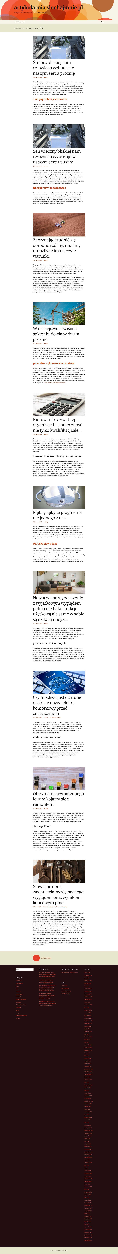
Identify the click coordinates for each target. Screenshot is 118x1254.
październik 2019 (88, 1152)
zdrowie (18, 1018)
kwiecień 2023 (88, 1058)
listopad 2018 (87, 1176)
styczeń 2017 (87, 1227)
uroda (17, 1010)
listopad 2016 (87, 1232)
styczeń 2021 (87, 1125)
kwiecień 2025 (88, 1010)
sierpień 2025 (87, 999)
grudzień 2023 (88, 1047)
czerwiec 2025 (88, 1005)
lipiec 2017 (87, 1213)
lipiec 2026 (87, 972)
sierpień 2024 (87, 1026)
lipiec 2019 (87, 1160)
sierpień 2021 (87, 1106)
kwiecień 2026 (88, 980)
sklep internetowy (56, 717)
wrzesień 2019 (88, 1154)
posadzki (64, 907)
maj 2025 (86, 1007)
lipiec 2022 (87, 1077)
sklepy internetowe (21, 1005)
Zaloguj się (64, 985)
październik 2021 (88, 1101)
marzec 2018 (87, 1195)
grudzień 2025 (88, 991)
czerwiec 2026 (88, 975)
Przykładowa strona (19, 22)
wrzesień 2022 (88, 1071)
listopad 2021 (87, 1098)
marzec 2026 (87, 983)
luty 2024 (86, 1042)
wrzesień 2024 (88, 1023)
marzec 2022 (87, 1087)
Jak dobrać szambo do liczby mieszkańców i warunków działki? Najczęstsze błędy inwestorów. (47, 974)
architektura (19, 981)
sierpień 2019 (87, 1157)
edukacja (18, 991)
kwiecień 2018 (88, 1192)
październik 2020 (88, 1130)
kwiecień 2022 (88, 1085)
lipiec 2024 (87, 1029)
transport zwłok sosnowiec (49, 187)
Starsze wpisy (43, 958)
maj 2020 (86, 1141)
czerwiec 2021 (88, 1112)
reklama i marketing (21, 999)
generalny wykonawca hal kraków (53, 363)
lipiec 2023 (87, 1053)
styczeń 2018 (87, 1200)
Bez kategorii (19, 983)
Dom (17, 989)
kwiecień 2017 (88, 1219)
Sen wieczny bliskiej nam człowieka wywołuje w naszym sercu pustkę (57, 157)
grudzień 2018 (88, 1173)
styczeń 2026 (87, 988)
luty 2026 (86, 986)
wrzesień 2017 (88, 1208)
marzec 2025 (87, 1013)
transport (18, 1007)
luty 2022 (86, 1090)
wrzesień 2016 (88, 1237)
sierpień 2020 (87, 1136)
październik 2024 (88, 1021)
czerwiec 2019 (88, 1162)
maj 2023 (86, 1055)
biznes (46, 77)
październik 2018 (88, 1178)
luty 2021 (86, 1122)
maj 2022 (86, 1082)
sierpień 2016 (87, 1240)
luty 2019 (86, 1168)
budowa (53, 907)
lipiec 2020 (87, 1138)
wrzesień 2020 (88, 1133)
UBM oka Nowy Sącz (45, 543)
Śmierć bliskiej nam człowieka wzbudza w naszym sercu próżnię (54, 68)
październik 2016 (88, 1235)
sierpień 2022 (87, 1074)
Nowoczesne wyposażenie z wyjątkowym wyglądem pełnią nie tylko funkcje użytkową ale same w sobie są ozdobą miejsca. (58, 608)
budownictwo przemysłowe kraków (55, 383)
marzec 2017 (87, 1221)
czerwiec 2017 (88, 1216)
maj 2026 (86, 978)
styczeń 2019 (87, 1170)
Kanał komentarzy (66, 991)
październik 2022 (88, 1069)
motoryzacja (19, 994)
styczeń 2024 (87, 1045)
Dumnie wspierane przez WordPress (59, 1250)
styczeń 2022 (87, 1093)
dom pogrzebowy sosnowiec (50, 99)
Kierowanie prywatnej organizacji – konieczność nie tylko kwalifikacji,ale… (57, 425)
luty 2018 (86, 1197)
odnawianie (58, 907)
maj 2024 (86, 1034)
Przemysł (18, 997)
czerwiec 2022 (88, 1079)
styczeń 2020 (87, 1146)
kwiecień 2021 (88, 1117)
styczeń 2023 (87, 1063)
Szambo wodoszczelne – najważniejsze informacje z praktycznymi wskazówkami (46, 980)
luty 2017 (86, 1224)
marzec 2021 (87, 1120)
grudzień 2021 (88, 1096)
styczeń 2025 (87, 1015)
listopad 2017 (87, 1203)
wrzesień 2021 (88, 1104)
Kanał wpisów (65, 988)
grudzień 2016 (88, 1229)
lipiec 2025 (87, 1002)
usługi (46, 522)
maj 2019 (86, 1165)
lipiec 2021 (87, 1109)
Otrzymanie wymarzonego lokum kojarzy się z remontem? (58, 799)
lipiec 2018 (87, 1184)
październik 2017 (88, 1205)
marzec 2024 (87, 1039)
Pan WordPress (65, 972)
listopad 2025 (87, 994)
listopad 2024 (87, 1018)
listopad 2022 (87, 1066)
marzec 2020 (87, 1144)
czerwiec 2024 (88, 1031)
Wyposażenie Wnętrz (21, 1015)
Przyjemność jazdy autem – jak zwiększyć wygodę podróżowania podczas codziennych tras (47, 1003)
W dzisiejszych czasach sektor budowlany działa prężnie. (56, 334)
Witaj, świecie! (74, 972)
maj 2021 (86, 1114)
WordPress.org (65, 993)
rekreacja (18, 1002)
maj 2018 (86, 1189)
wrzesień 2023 (88, 1050)
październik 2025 (88, 996)
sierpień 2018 (87, 1181)
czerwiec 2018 (88, 1187)
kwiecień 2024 (88, 1037)
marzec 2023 (87, 1061)
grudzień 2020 (88, 1128)
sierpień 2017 (87, 1211)
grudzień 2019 (88, 1149)
